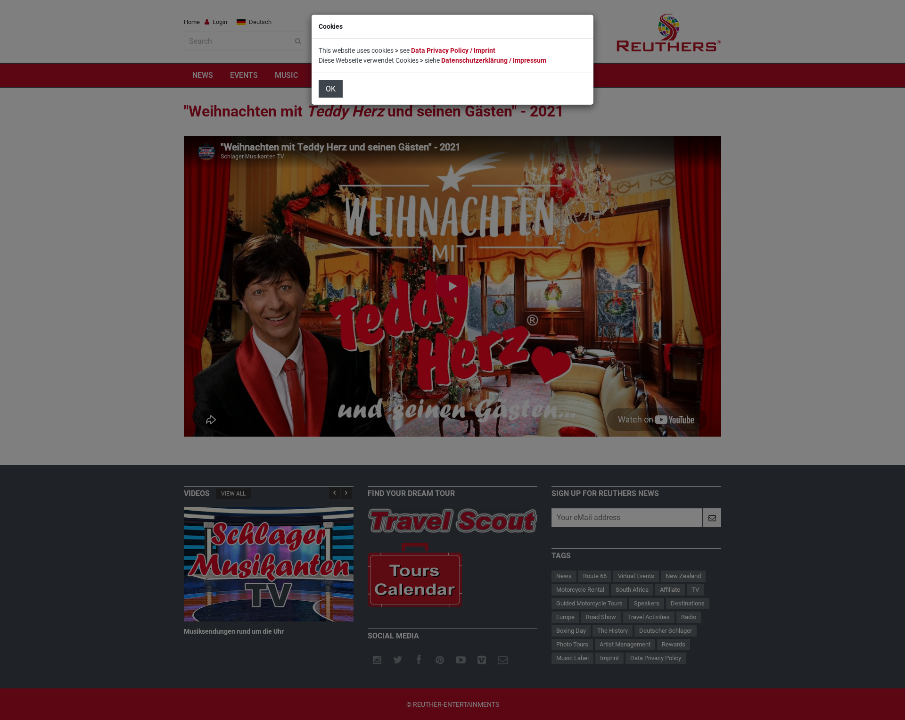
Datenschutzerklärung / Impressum (493, 60)
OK (331, 88)
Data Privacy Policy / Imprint (453, 50)
